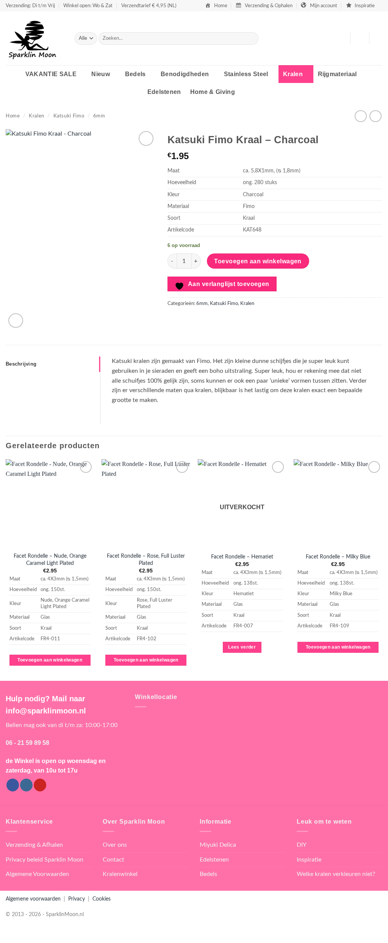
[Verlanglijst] (341, 38)
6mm (99, 116)
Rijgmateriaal (337, 74)
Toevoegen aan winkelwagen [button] (49, 660)
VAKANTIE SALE (51, 74)
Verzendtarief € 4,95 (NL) (148, 5)
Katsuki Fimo (68, 116)
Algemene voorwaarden (33, 899)
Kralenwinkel (120, 874)
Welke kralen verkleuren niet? (336, 874)
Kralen (293, 74)
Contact (113, 860)
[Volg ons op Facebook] (12, 785)
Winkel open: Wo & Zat (88, 5)
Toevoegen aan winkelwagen (258, 261)
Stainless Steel (246, 74)
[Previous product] (375, 116)
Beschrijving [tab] (21, 364)
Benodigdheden (185, 74)
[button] (359, 38)
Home (13, 116)
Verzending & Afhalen (34, 845)
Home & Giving (212, 92)
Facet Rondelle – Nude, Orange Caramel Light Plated (50, 559)
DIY (302, 845)
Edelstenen (164, 92)
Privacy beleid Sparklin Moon (44, 860)
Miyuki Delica (218, 845)
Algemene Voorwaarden (37, 874)
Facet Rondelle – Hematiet (242, 557)
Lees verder (242, 647)
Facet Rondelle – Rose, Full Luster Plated (146, 559)
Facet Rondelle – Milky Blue (338, 557)
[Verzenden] (251, 38)
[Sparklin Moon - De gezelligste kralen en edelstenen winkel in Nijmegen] (34, 38)
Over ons (115, 845)
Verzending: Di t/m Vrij (30, 5)
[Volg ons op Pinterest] (40, 785)
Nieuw (100, 74)
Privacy (76, 899)
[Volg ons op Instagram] (26, 785)
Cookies (101, 899)
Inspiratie (309, 860)
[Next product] (360, 116)
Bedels (135, 74)
